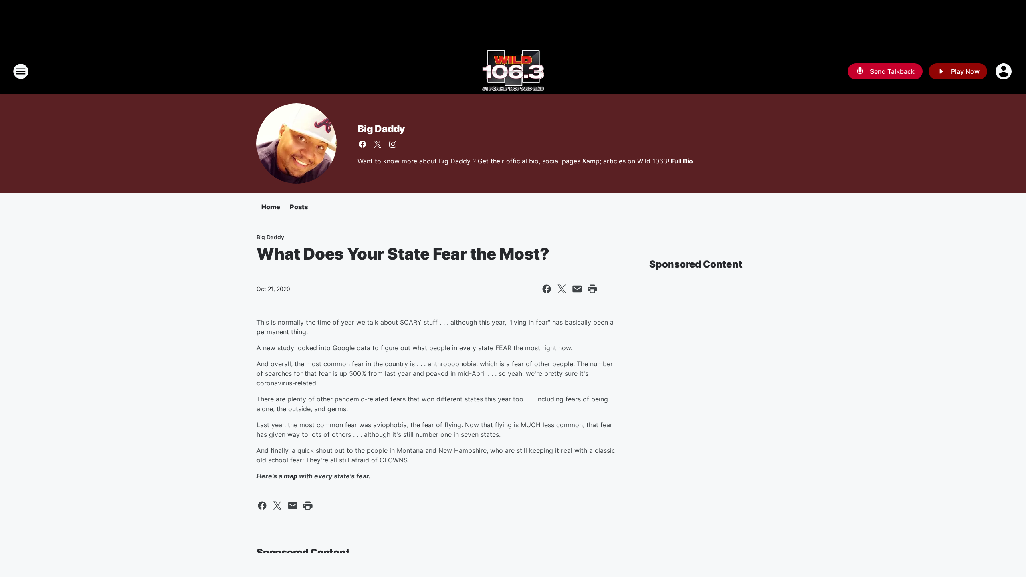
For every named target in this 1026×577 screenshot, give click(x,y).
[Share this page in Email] (577, 289)
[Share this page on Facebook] (546, 289)
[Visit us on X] (377, 144)
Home (270, 207)
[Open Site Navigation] (21, 71)
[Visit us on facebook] (362, 144)
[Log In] (1004, 71)
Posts (299, 207)
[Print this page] (592, 289)
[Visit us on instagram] (393, 144)
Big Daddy (381, 129)
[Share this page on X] (562, 289)
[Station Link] (513, 71)
